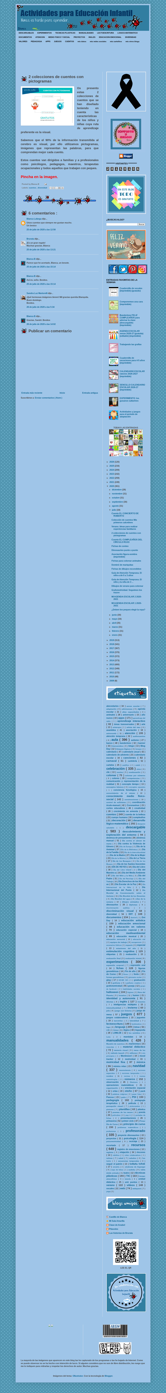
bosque (139, 749)
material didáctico (134, 1046)
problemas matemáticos (129, 1127)
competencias (134, 778)
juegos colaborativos (117, 1017)
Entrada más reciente (31, 393)
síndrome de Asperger (135, 1167)
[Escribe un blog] (53, 188)
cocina (120, 772)
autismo (135, 740)
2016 (112, 652)
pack (142, 1091)
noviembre (117, 494)
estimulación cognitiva (121, 951)
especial (141, 945)
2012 (112, 668)
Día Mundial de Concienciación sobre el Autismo (125, 893)
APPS (48, 41)
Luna (109, 1037)
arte (143, 724)
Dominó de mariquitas (122, 565)
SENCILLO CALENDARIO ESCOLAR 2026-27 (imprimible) (132, 387)
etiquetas (111, 954)
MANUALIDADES (86, 33)
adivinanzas (127, 709)
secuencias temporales (129, 1161)
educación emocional (131, 923)
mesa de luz (139, 1050)
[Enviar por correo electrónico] (50, 188)
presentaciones (129, 1118)
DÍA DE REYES (119, 867)
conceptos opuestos (137, 787)
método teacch (118, 1053)
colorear (111, 775)
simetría (116, 1167)
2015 (112, 656)
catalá (138, 765)
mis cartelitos (116, 41)
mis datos (82, 41)
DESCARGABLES (26, 33)
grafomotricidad (114, 986)
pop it (128, 1115)
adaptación (111, 709)
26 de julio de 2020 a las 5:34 (40, 307)
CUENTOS (69, 41)
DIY (132, 914)
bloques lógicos (123, 749)
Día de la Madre (118, 855)
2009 (112, 681)
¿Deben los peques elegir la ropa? (128, 610)
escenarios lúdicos (114, 945)
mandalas (130, 1037)
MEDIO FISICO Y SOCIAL (59, 37)
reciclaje (134, 1141)
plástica (141, 1109)
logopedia (140, 1030)
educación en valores (131, 926)
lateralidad (135, 1021)
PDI (134, 1097)
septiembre (117, 502)
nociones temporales (131, 1073)
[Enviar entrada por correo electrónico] (45, 184)
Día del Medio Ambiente (133, 873)
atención (131, 733)
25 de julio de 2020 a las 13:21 (41, 249)
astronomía (112, 733)
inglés (124, 1001)
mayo (115, 619)
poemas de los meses (123, 1112)
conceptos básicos (115, 787)
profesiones (112, 1131)
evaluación (132, 954)
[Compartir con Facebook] (59, 188)
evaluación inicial (133, 958)
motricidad (131, 1059)
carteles (110, 765)
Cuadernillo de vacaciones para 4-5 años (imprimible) (132, 360)
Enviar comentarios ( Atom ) (48, 398)
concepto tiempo (131, 784)
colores (116, 778)
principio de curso (134, 1124)
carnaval (112, 760)
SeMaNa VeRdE (137, 1164)
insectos (141, 1002)
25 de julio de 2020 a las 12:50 (41, 229)
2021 (112, 482)
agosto (115, 506)
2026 (112, 462)
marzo (115, 627)
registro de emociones (128, 1149)
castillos (126, 765)
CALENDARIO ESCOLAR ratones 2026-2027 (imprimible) (132, 373)
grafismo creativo (134, 983)
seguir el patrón (114, 1164)
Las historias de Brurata (121, 1233)
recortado (112, 1145)
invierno (133, 1007)
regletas (110, 1152)
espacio (129, 945)
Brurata (30, 239)
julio (114, 510)
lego (108, 1027)
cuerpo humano (120, 817)
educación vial (139, 939)
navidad (139, 1066)
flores (126, 974)
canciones (130, 757)
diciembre (117, 490)
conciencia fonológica (125, 790)
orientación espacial (135, 1088)
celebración (116, 768)
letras (137, 1027)
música (141, 1062)
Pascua (110, 1097)
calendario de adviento (118, 755)
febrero (116, 631)
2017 (112, 648)
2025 (112, 466)
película (133, 1103)
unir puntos (132, 1182)
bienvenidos (118, 746)
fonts (137, 974)
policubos (116, 1115)
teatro (126, 1173)
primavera (111, 1121)
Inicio (62, 393)
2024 (112, 470)
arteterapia (117, 727)
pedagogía (114, 1100)
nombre (110, 1076)
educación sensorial (116, 939)
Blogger (108, 1376)
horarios (123, 995)
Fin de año (130, 971)
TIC (128, 1176)
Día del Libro (139, 867)
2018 (112, 644)
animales (111, 715)
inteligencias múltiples (126, 1004)
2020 (112, 486)
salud (121, 1158)
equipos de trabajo (119, 942)
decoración (119, 820)
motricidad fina (116, 1062)
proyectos (111, 1138)
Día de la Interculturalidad (134, 852)
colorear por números (135, 775)
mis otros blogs (132, 41)
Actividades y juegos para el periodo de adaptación (130, 414)
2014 (112, 660)
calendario (111, 752)
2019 (112, 640)
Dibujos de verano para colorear (127, 586)
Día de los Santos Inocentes (131, 864)
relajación (125, 1152)
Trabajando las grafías (130, 344)
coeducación (135, 772)
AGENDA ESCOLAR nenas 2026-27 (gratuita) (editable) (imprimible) (131, 333)
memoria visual (121, 1050)
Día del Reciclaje (126, 879)
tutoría (128, 1179)
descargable (135, 827)
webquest (137, 1189)
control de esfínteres (116, 802)
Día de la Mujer (138, 855)
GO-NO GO (124, 980)
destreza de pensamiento (119, 838)
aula (115, 739)
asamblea (111, 730)
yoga (108, 1191)
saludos (133, 1158)
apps (121, 718)
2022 (112, 478)
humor (136, 995)
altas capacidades (131, 712)
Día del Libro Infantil (123, 870)
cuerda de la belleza (135, 814)
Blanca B (31, 259)
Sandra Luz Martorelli (37, 293)
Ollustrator (78, 1376)
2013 (112, 664)
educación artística (133, 920)
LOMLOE (117, 1033)
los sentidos (135, 1033)
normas (128, 1076)
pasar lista (137, 1094)
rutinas (109, 1158)
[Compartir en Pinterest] (62, 188)
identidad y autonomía (121, 998)
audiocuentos (139, 736)
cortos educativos (116, 808)
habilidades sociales (132, 989)
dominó (134, 917)
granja (131, 986)
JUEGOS (57, 41)
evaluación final (113, 958)
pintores (110, 1109)
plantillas (125, 1109)
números (131, 1079)
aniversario (129, 715)
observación (113, 1082)
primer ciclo (128, 1121)
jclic (108, 1011)
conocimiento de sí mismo (121, 793)
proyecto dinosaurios (129, 1135)
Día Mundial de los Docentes (132, 896)
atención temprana (116, 736)
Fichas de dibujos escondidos (126, 569)
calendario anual (131, 752)
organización (112, 1088)
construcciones (132, 799)
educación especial (127, 930)
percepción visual (115, 1106)
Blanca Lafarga (34, 219)
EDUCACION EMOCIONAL (110, 37)
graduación (139, 980)
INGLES (92, 37)
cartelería (133, 761)
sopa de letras (117, 1170)
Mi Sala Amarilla (117, 1221)
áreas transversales (124, 724)
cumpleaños (139, 817)
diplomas (134, 905)
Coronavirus (133, 805)
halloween (112, 992)
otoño (129, 1091)
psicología (130, 1138)
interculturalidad (114, 1008)
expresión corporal (115, 965)
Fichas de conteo (120, 546)
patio (124, 1097)
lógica (127, 1030)
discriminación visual (121, 911)
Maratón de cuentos (115, 1044)
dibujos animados (131, 902)
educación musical (127, 936)
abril (114, 623)
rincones (141, 1152)
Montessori (127, 1056)
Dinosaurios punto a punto (125, 550)
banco (109, 743)
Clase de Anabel (117, 1225)
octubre (116, 498)
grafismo (117, 983)
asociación (132, 730)
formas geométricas (115, 977)
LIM (108, 1030)
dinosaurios (113, 905)
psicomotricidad (114, 1141)
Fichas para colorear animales (126, 561)
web (123, 1188)
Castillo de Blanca (118, 1217)
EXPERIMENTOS (44, 33)
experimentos (118, 962)
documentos (114, 917)
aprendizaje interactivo (131, 721)
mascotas (111, 1047)
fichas (121, 968)
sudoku (132, 1170)
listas (116, 1030)
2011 (112, 672)
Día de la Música (119, 858)
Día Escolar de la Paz (126, 884)
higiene (130, 992)
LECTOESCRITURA (105, 33)
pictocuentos (135, 1106)
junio (114, 615)
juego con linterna (123, 1011)
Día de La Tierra (137, 858)
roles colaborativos (133, 1155)
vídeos (131, 1185)
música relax (120, 1066)
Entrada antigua (90, 393)
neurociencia (125, 1070)
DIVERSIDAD (130, 37)
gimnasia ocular (135, 977)
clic (108, 772)
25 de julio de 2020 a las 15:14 (41, 267)
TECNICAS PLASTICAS (65, 33)
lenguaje (120, 1027)
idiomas (110, 1002)
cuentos (33, 188)
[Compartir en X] (56, 188)
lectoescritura (114, 1023)
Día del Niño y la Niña (122, 876)
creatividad (139, 808)
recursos (138, 1145)
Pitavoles (113, 1229)
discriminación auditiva (120, 908)
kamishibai (119, 1021)
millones (134, 1053)
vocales (110, 1188)
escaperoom (137, 942)
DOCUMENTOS (25, 37)
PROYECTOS (79, 37)
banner (141, 743)
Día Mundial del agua (121, 899)
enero (115, 635)
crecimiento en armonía (126, 811)
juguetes (141, 1017)
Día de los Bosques (122, 861)
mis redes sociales (98, 41)
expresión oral (137, 965)
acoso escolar (134, 706)
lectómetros (137, 1024)
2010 (112, 676)
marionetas (134, 1044)
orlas (116, 1091)
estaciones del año (127, 948)
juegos (127, 1014)
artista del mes (134, 727)
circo (139, 769)
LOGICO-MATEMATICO (127, 33)
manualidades (119, 1040)
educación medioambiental (125, 933)
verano (111, 1185)
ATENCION (40, 37)
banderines (126, 743)
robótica (116, 1155)
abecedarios (113, 706)
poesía (142, 1112)
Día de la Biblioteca (129, 850)
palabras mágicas (120, 1094)
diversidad (43, 188)
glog (109, 980)
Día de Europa (126, 847)
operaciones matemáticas (121, 1085)
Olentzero (135, 1082)
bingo (131, 746)
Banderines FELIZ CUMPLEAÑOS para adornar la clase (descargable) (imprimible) (130, 320)
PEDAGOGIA (36, 41)
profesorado (135, 1131)
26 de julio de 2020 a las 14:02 (41, 324)
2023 (112, 474)
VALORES (23, 41)
